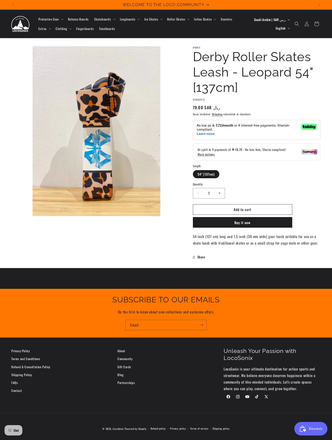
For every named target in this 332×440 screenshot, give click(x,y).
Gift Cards (124, 366)
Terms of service (199, 428)
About (121, 350)
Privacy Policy (20, 350)
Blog (120, 374)
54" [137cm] (206, 174)
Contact (16, 390)
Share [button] (201, 257)
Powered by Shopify (136, 429)
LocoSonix (118, 429)
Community (125, 358)
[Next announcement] (319, 4)
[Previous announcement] (13, 4)
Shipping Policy (21, 374)
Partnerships (126, 382)
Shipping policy (221, 428)
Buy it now (242, 222)
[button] (50, 19)
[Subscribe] (201, 325)
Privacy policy (178, 428)
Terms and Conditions (25, 358)
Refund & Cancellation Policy (30, 366)
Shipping (217, 114)
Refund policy (158, 428)
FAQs (14, 382)
